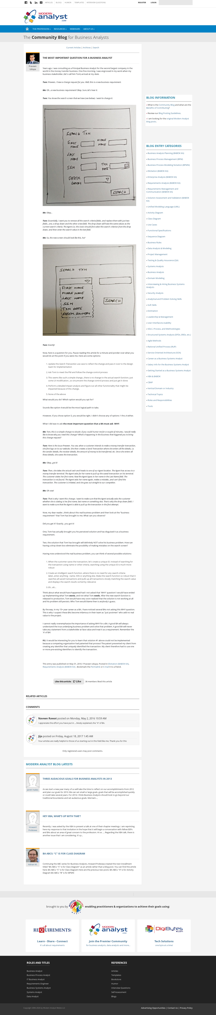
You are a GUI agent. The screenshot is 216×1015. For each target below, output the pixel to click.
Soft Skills (152, 305)
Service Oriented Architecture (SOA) (164, 352)
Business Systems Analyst (39, 987)
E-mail (106, 666)
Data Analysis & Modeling (159, 248)
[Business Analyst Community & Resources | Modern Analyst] (45, 16)
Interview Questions (96, 2)
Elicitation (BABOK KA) (118, 663)
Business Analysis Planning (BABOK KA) (166, 153)
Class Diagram (154, 218)
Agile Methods (154, 340)
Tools (150, 406)
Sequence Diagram (156, 236)
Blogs (59, 2)
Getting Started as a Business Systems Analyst (169, 370)
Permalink (95, 666)
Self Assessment (118, 992)
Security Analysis (155, 293)
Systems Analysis (156, 266)
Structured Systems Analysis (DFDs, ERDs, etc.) (169, 334)
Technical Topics (155, 394)
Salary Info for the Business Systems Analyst (168, 364)
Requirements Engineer (38, 983)
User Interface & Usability (159, 322)
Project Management (157, 254)
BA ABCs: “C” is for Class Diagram (64, 853)
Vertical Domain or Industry (161, 388)
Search (96, 47)
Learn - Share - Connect (52, 941)
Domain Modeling (156, 278)
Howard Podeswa (32, 829)
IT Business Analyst (36, 979)
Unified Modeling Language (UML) (164, 206)
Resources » (60, 28)
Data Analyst (33, 996)
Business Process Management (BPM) (165, 159)
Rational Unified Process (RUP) (162, 346)
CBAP (150, 382)
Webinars (75, 28)
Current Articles (73, 47)
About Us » (88, 28)
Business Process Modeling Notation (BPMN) (169, 165)
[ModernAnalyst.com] (108, 929)
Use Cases (152, 224)
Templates (79, 2)
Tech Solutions (163, 941)
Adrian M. (32, 864)
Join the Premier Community (108, 941)
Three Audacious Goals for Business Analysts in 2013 (77, 778)
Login (153, 2)
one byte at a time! (164, 945)
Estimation (153, 310)
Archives (87, 47)
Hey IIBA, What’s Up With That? (62, 816)
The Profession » (42, 28)
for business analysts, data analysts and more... (108, 945)
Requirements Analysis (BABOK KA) (59, 666)
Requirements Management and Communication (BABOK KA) (162, 190)
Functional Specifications (159, 230)
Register (142, 2)
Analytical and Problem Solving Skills (165, 299)
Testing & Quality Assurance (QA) (163, 260)
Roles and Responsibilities (160, 400)
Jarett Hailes (32, 789)
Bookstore (116, 979)
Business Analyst (34, 971)
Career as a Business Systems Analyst (165, 358)
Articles (49, 2)
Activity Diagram (155, 212)
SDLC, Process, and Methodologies (164, 328)
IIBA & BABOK (154, 376)
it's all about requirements (52, 945)
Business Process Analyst (38, 975)
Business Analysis (156, 272)
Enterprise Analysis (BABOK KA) (162, 177)
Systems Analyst (34, 992)
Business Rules (154, 242)
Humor (68, 2)
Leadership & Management (160, 316)
